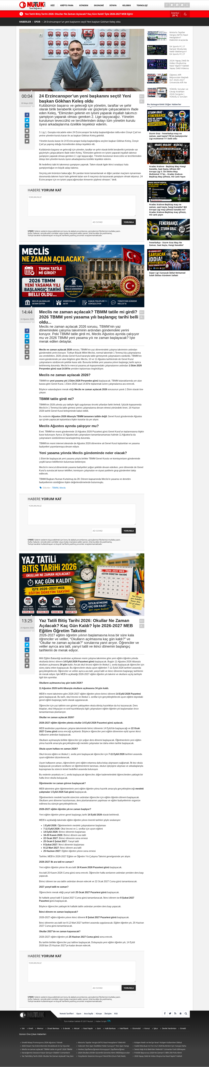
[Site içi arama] (187, 5)
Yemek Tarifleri (67, 1013)
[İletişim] (182, 5)
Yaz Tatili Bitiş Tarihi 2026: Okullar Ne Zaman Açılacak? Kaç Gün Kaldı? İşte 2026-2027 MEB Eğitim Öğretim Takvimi (46, 1056)
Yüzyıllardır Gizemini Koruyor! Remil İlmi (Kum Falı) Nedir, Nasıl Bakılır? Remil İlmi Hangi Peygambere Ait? (100, 1056)
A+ (142, 96)
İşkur (156, 1028)
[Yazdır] (27, 136)
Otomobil (136, 1028)
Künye (99, 1013)
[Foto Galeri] (177, 5)
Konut (147, 1028)
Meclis (63, 487)
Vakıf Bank (124, 1028)
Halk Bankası (110, 1028)
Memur (40, 1028)
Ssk (23, 1028)
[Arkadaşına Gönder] (27, 130)
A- (141, 101)
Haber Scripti (101, 1021)
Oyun (78, 1013)
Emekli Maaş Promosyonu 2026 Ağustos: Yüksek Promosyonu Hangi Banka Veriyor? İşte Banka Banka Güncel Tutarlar (44, 1042)
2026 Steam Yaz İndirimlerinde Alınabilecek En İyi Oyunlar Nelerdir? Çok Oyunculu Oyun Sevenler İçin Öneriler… (44, 1046)
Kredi (31, 1028)
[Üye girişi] (180, 1013)
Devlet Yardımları (169, 1028)
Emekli (183, 1028)
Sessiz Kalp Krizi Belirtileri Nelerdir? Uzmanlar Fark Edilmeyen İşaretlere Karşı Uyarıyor (158, 1049)
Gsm (99, 1028)
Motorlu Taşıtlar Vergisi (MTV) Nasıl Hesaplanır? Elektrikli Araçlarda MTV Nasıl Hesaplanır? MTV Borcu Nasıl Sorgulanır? (101, 1042)
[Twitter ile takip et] (170, 1013)
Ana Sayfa (88, 1013)
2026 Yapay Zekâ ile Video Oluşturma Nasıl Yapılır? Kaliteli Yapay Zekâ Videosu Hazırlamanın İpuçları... (157, 1056)
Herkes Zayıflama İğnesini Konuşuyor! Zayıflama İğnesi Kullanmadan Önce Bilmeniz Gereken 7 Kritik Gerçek (99, 1049)
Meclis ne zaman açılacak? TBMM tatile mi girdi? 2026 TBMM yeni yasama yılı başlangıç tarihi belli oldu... (45, 1049)
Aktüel (76, 1028)
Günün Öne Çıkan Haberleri (32, 1034)
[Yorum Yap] (27, 141)
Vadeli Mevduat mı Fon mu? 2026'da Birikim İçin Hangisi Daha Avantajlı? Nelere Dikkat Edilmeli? (159, 1046)
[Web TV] (171, 5)
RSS (116, 1013)
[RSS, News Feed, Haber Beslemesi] (175, 1013)
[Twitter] (27, 120)
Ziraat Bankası (53, 1028)
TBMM (55, 487)
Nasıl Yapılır (88, 1028)
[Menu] (166, 5)
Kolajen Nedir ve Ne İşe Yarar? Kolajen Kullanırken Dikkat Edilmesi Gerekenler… (157, 1042)
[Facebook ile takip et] (164, 1013)
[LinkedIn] (27, 125)
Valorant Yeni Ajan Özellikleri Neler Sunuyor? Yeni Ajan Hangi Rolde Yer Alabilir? (102, 1046)
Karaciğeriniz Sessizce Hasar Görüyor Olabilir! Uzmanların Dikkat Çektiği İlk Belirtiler (44, 1052)
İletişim (108, 1013)
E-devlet (66, 1028)
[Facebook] (27, 115)
